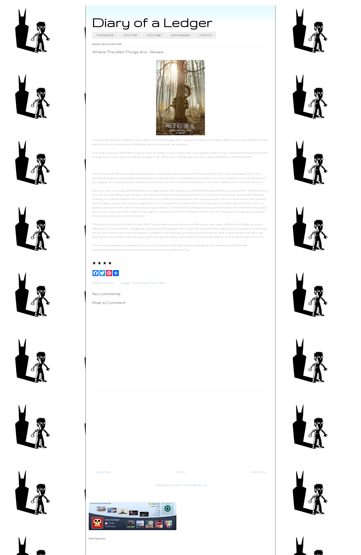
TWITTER (130, 35)
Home (181, 471)
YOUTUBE (153, 35)
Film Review (106, 282)
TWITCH (205, 35)
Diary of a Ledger (152, 22)
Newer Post (103, 471)
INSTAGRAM (180, 35)
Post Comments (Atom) (190, 485)
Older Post (258, 471)
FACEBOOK (105, 35)
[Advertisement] (180, 429)
